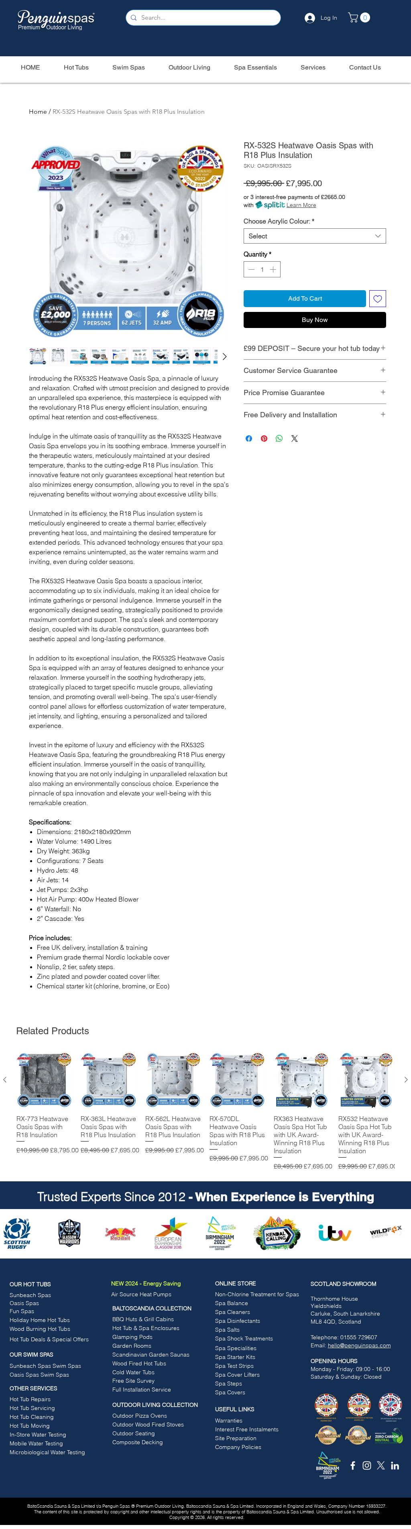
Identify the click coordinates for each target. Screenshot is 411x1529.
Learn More (301, 205)
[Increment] (273, 269)
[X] (381, 1465)
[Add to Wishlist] (377, 298)
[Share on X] (294, 438)
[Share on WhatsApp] (279, 438)
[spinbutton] (262, 269)
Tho (315, 1298)
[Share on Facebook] (249, 438)
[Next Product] (406, 1079)
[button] (360, 17)
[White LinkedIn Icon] (395, 1465)
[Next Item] (400, 1233)
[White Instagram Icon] (366, 1465)
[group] (205, 1111)
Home (38, 111)
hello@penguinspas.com (359, 1345)
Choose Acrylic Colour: (279, 221)
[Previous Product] (5, 1079)
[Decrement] (250, 269)
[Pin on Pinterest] (264, 438)
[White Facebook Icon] (352, 1465)
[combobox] (315, 236)
